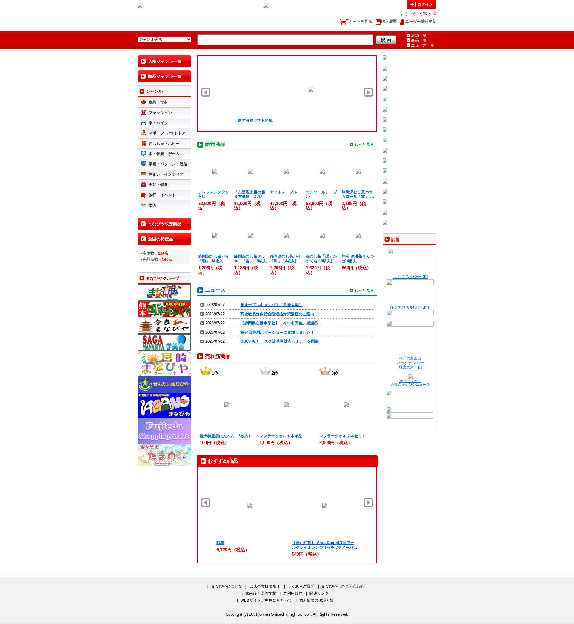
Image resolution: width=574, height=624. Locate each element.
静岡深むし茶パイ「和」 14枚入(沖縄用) (285, 261)
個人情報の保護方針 (316, 600)
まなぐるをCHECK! (410, 276)
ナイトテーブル (283, 192)
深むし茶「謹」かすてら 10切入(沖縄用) (321, 261)
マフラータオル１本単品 (280, 436)
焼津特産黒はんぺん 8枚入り (226, 436)
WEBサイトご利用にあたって (266, 600)
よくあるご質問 (301, 586)
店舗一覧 (419, 35)
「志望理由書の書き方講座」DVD (249, 194)
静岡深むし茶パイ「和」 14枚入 (213, 258)
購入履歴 (389, 21)
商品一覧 (419, 40)
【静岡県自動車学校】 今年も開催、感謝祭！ (281, 323)
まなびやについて (226, 586)
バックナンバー (410, 363)
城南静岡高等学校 (260, 593)
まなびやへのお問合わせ (342, 586)
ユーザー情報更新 (420, 21)
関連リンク (319, 593)
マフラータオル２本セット (342, 436)
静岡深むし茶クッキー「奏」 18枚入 (250, 258)
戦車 (220, 543)
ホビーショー (410, 381)
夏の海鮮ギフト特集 (233, 120)
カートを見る (360, 21)
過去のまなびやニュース (410, 384)
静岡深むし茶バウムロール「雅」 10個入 (358, 197)
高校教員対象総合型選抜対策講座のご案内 (277, 314)
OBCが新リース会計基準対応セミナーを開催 (279, 341)
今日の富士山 (410, 358)
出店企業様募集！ (264, 586)
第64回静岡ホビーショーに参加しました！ (277, 332)
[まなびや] (140, 6)
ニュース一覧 (422, 45)
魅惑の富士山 (410, 367)
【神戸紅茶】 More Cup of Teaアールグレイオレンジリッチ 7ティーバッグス (324, 547)
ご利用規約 (293, 593)
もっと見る (364, 144)
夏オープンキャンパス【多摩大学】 (271, 305)
